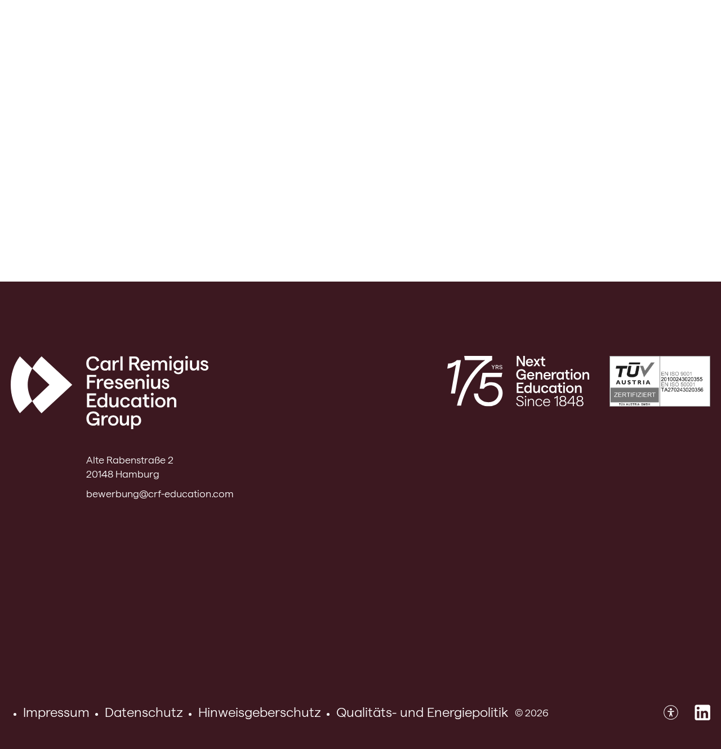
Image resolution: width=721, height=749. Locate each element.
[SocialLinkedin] (702, 712)
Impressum (56, 712)
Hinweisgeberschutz (259, 712)
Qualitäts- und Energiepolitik (422, 712)
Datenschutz (144, 712)
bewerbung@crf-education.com (160, 493)
